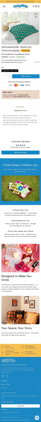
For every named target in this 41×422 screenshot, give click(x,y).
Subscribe (20, 406)
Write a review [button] (20, 152)
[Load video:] (20, 188)
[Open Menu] (6, 6)
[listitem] (2, 376)
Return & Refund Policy (15, 420)
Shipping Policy (26, 420)
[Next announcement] (39, 1)
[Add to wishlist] (36, 14)
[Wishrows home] (8, 360)
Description (21, 107)
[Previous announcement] (2, 1)
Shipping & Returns (20, 110)
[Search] (33, 6)
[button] (38, 6)
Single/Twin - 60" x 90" (10, 71)
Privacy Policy (4, 420)
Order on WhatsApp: (16, 95)
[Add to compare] (36, 17)
